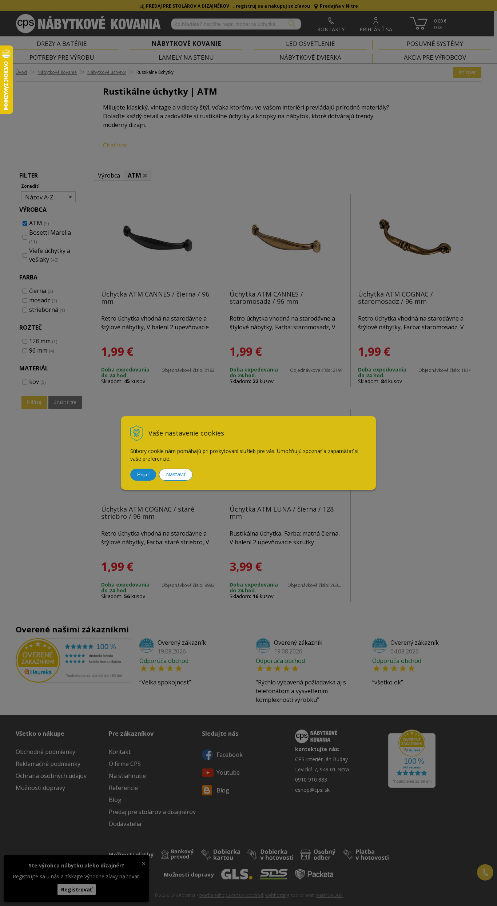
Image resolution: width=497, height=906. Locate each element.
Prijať (143, 474)
